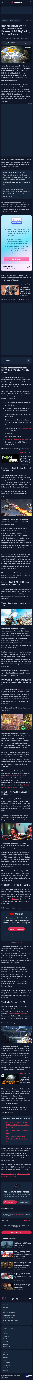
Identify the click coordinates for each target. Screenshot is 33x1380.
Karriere (5, 1323)
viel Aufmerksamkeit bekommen (17, 1013)
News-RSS (5, 1344)
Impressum (6, 1310)
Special (17, 20)
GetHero (5, 1360)
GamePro (5, 1357)
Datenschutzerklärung (16, 937)
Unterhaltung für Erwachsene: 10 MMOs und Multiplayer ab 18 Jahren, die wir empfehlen (17, 1125)
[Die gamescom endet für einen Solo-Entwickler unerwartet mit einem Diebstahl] (7, 1286)
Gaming (4, 20)
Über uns (5, 1307)
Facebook (5, 1333)
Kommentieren (24, 1202)
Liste (11, 20)
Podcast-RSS (6, 1346)
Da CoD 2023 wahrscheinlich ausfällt (16, 440)
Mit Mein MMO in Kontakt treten (11, 1320)
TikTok (4, 1331)
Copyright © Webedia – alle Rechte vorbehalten (10, 1376)
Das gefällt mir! (11, 1202)
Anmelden (28, 1220)
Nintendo (15, 899)
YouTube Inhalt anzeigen (16, 929)
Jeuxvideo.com (7, 1365)
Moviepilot (6, 1370)
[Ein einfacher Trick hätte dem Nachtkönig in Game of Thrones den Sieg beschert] (7, 1244)
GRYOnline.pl (6, 1362)
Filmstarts (5, 1368)
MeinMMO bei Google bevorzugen (18, 43)
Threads (5, 1339)
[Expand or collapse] (28, 360)
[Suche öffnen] (30, 2)
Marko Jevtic (8, 38)
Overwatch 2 (22, 689)
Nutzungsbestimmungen (9, 1312)
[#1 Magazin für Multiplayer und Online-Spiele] (16, 2)
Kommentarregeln (18, 1214)
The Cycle (21, 1006)
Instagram (6, 1336)
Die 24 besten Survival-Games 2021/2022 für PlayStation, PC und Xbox (17, 1139)
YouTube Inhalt (18, 942)
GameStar (5, 1354)
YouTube (5, 1341)
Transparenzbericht (8, 1317)
